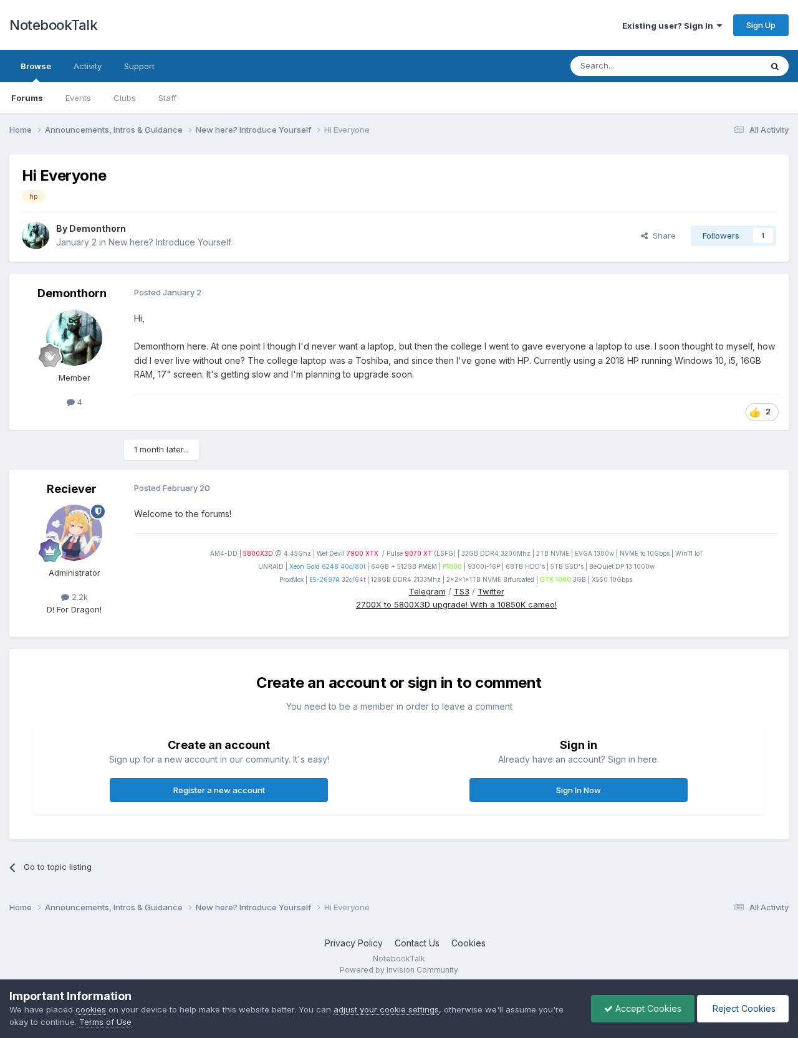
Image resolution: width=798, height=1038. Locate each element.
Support (139, 66)
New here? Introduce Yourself (169, 242)
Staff (167, 98)
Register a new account (219, 790)
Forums (27, 98)
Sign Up (761, 25)
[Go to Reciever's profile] (74, 533)
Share (662, 235)
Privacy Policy (354, 943)
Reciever (72, 488)
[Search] (775, 66)
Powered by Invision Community (399, 969)
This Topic (724, 65)
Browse (36, 66)
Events (78, 98)
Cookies (468, 943)
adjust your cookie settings (386, 1009)
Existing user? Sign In (669, 26)
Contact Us (417, 943)
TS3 (461, 591)
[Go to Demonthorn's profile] (35, 235)
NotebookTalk (53, 25)
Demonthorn (97, 228)
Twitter (491, 591)
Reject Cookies (743, 1008)
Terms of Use (105, 1022)
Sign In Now (578, 790)
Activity (88, 66)
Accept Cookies (647, 1008)
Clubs (124, 98)
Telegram (427, 591)
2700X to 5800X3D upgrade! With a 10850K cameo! (456, 604)
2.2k (78, 597)
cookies (90, 1009)
